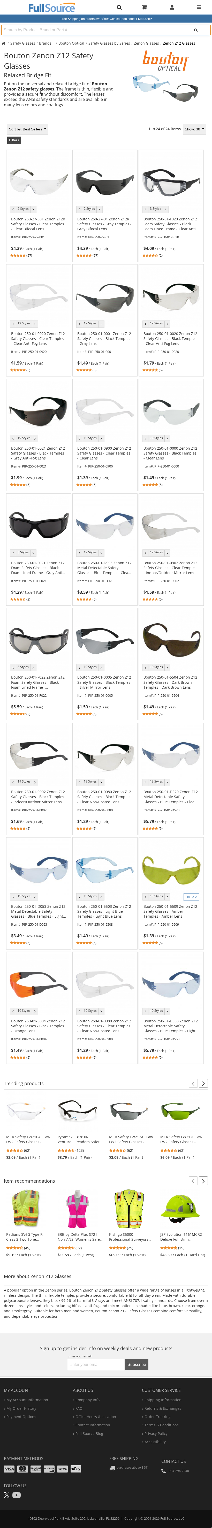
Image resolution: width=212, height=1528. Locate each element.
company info (87, 1399)
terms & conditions (162, 1424)
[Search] (195, 30)
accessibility (155, 1441)
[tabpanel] (106, 594)
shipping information (163, 1399)
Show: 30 (193, 129)
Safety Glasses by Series (109, 43)
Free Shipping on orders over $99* (106, 19)
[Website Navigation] (199, 7)
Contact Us (173, 1461)
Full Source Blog (89, 1433)
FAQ (78, 1408)
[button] (193, 1083)
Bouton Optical (71, 43)
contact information (92, 1424)
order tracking (158, 1416)
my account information (27, 1399)
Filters (14, 140)
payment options (21, 1416)
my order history (21, 1408)
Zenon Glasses (146, 43)
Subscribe (136, 1364)
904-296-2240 (179, 1471)
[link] (39, 237)
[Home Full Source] (3, 43)
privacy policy (156, 1433)
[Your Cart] (146, 7)
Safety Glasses (22, 43)
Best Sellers (26, 129)
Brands (45, 43)
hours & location (95, 1416)
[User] (172, 7)
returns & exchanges (163, 1408)
